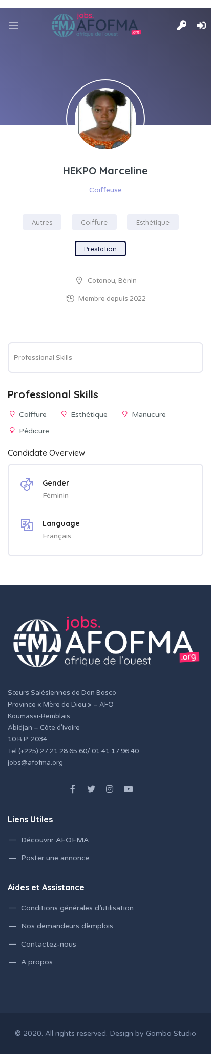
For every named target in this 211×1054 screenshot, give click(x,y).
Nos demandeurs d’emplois (67, 925)
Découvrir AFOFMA (55, 840)
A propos (37, 962)
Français (57, 536)
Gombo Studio (171, 1033)
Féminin (56, 495)
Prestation (100, 249)
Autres (42, 222)
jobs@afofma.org (35, 763)
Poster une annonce (55, 857)
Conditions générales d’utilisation (77, 908)
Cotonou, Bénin (112, 281)
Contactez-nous (48, 944)
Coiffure (94, 222)
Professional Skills (43, 358)
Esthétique (153, 222)
